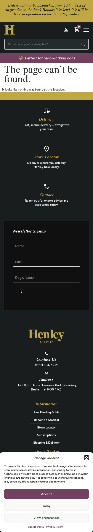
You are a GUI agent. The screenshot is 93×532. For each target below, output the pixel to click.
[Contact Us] (46, 353)
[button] (86, 458)
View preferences (46, 518)
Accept (46, 494)
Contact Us (46, 359)
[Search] (83, 44)
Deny (46, 506)
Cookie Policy (36, 526)
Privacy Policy (54, 526)
